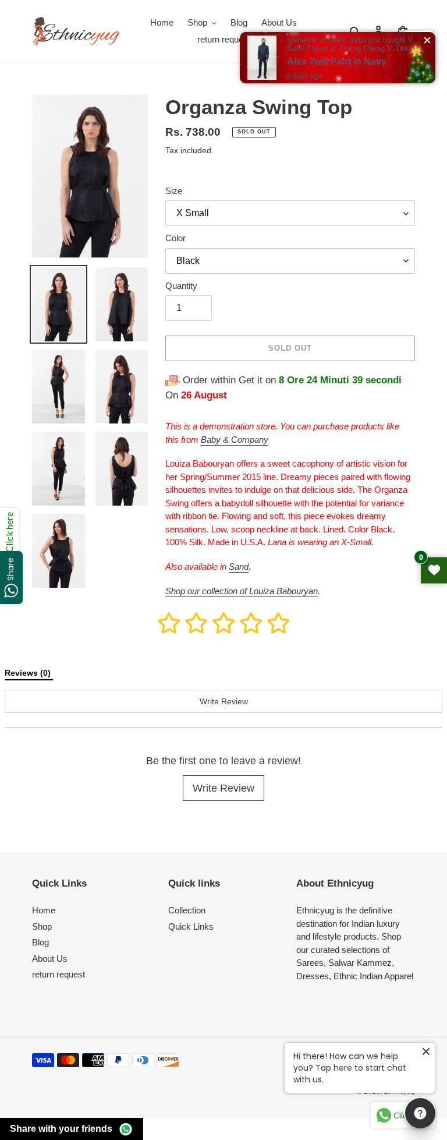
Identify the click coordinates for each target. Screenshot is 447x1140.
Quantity (181, 286)
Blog (40, 942)
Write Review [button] (224, 701)
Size (173, 191)
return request (58, 974)
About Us (50, 958)
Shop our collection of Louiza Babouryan (241, 591)
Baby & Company (234, 439)
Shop (42, 926)
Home (43, 910)
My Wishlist (434, 570)
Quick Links (191, 926)
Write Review (223, 788)
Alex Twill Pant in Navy (336, 61)
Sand (239, 566)
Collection (186, 910)
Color (175, 238)
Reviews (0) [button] (29, 672)
